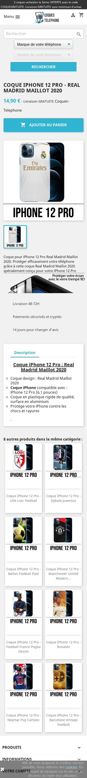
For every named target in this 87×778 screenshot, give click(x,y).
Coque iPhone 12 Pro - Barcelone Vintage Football (63, 720)
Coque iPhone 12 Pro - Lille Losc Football (23, 498)
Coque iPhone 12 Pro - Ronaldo (63, 644)
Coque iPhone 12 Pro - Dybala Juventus (63, 498)
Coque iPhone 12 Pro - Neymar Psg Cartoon (23, 717)
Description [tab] (24, 352)
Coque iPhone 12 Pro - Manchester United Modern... (63, 573)
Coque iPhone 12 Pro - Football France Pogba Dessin (23, 647)
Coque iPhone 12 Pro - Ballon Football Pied (23, 571)
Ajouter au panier (43, 125)
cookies (71, 767)
